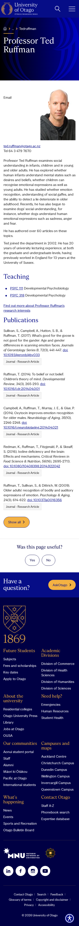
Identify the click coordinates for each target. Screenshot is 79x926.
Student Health (52, 717)
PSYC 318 (17, 295)
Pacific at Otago (15, 778)
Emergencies (50, 704)
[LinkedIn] (8, 871)
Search (41, 894)
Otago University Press (20, 715)
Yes (32, 560)
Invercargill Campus (56, 782)
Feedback (56, 894)
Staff (6, 758)
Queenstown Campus (57, 789)
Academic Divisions (50, 653)
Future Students (19, 651)
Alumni (8, 765)
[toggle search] (57, 9)
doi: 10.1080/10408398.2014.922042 (32, 466)
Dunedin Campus (54, 769)
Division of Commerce (57, 663)
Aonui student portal (18, 751)
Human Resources (54, 711)
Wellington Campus (55, 776)
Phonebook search (55, 812)
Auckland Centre (53, 756)
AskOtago (60, 585)
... (13, 28)
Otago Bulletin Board (18, 830)
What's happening (13, 799)
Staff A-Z (47, 805)
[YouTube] (45, 871)
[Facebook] (21, 871)
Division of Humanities (57, 681)
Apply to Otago (14, 678)
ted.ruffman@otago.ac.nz (22, 146)
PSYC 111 (16, 288)
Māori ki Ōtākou (15, 771)
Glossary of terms (20, 899)
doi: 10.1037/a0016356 (44, 500)
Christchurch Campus (57, 763)
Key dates (10, 672)
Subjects (9, 659)
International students (19, 784)
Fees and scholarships (19, 665)
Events (8, 817)
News (7, 810)
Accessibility (46, 904)
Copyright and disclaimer (52, 899)
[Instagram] (33, 871)
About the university (13, 698)
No (48, 560)
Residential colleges (17, 709)
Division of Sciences (56, 688)
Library (8, 722)
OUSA (8, 735)
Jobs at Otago (13, 729)
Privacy (29, 904)
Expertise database (55, 818)
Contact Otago (55, 797)
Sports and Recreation (20, 823)
